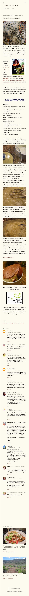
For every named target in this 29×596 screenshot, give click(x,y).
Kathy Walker (11, 477)
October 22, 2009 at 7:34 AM (15, 382)
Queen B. (10, 354)
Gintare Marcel (18, 591)
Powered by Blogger (16, 588)
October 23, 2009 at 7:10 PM (14, 478)
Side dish (16, 323)
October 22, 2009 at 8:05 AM (15, 394)
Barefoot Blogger (10, 323)
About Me (10, 8)
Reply (9, 341)
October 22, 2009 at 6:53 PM (14, 447)
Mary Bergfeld (11, 368)
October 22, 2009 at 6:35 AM (14, 332)
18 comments (9, 578)
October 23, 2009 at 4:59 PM (18, 466)
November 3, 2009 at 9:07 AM (18, 492)
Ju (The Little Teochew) (13, 393)
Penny (9, 344)
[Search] (25, 2)
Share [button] (4, 320)
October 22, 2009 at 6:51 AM (18, 344)
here (20, 82)
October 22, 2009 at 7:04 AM (15, 355)
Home (4, 8)
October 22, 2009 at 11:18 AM (14, 410)
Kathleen (9, 446)
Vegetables (21, 323)
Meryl (9, 492)
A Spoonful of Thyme (11, 6)
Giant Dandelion (10, 576)
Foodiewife (10, 331)
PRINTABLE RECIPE (8, 257)
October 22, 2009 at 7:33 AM (15, 370)
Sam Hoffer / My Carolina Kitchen (16, 422)
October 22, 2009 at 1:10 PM (14, 424)
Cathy (9, 466)
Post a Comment (10, 551)
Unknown (10, 409)
